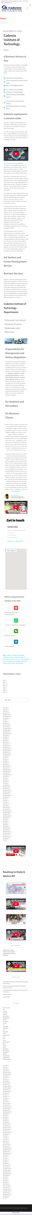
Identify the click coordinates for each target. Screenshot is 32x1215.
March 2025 (5, 723)
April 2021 (5, 804)
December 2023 (6, 749)
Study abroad (11, 663)
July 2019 (5, 840)
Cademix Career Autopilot (9, 951)
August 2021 (6, 797)
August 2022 (6, 776)
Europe (5, 661)
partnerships (6, 1042)
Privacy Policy (16, 1212)
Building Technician (7, 994)
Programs (5, 1049)
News (4, 1040)
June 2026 (5, 707)
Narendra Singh (15, 495)
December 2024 (6, 728)
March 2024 (5, 743)
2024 (4, 683)
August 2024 (6, 735)
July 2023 (5, 757)
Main (4, 1037)
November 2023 (6, 750)
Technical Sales (6, 997)
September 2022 (7, 774)
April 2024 (5, 742)
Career (5, 1014)
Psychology (6, 1050)
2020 (4, 690)
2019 (4, 692)
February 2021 (6, 807)
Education (5, 1021)
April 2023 (5, 762)
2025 (4, 682)
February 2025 (6, 725)
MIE (4, 1038)
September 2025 (7, 716)
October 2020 (6, 814)
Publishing (6, 1052)
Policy (4, 1045)
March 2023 (5, 764)
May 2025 (5, 721)
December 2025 (6, 714)
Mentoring (24, 661)
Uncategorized (7, 1059)
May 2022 (5, 781)
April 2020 (5, 824)
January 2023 (6, 768)
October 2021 (6, 793)
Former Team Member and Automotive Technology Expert (18, 497)
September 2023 (7, 754)
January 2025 (6, 726)
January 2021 (6, 809)
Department (6, 1018)
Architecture (6, 1007)
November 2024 (6, 730)
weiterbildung (19, 663)
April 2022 (5, 783)
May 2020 (5, 822)
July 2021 (5, 798)
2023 (4, 685)
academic (8, 655)
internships (17, 661)
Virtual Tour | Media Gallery (15, 541)
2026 (4, 680)
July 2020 (5, 819)
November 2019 (6, 833)
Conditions (6, 1016)
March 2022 (5, 785)
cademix (11, 657)
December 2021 (6, 790)
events (4, 1023)
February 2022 (6, 786)
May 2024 (5, 740)
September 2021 (7, 795)
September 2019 (7, 836)
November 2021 (6, 792)
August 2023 (6, 756)
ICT (3, 1025)
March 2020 (5, 826)
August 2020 (6, 817)
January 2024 (6, 747)
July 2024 (5, 737)
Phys (4, 1043)
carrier (17, 659)
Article (5, 1011)
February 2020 (6, 828)
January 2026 (6, 713)
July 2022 (5, 778)
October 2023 (6, 752)
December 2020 (6, 810)
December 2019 (6, 831)
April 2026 (5, 711)
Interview (5, 1026)
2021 (4, 689)
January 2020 (6, 829)
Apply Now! (5, 955)
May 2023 (5, 761)
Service (5, 1054)
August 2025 (6, 718)
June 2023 (5, 759)
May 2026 (5, 709)
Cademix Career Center (8, 950)
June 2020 (5, 821)
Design (4, 1019)
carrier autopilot (24, 659)
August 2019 (6, 838)
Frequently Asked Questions (9, 953)
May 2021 (5, 802)
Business (5, 1013)
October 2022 (6, 773)
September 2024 (7, 733)
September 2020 (7, 816)
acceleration (21, 655)
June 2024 (5, 738)
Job (4, 1030)
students (5, 663)
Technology (6, 1057)
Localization (6, 1035)
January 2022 (6, 788)
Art (4, 1009)
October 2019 (6, 834)
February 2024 (6, 745)
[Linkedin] (16, 642)
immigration (10, 661)
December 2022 (6, 769)
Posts (4, 1047)
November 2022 (6, 771)
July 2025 (5, 719)
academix (14, 655)
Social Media (6, 1055)
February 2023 (6, 766)
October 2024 (6, 731)
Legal (4, 1033)
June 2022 (5, 780)
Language (5, 1031)
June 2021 (5, 800)
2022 (4, 687)
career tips (12, 659)
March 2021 (5, 805)
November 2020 (6, 812)
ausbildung (6, 657)
